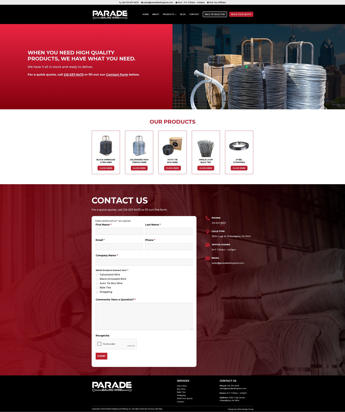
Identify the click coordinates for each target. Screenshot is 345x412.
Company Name (107, 255)
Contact (180, 402)
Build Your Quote (184, 398)
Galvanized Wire (110, 274)
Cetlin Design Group (245, 409)
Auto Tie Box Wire (111, 283)
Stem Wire (182, 386)
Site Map (158, 409)
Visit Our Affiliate (217, 2)
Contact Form (117, 74)
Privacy (151, 409)
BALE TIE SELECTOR (215, 14)
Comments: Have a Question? (116, 299)
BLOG (183, 14)
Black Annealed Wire (113, 279)
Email (100, 240)
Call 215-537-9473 (130, 2)
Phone (150, 240)
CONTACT (194, 14)
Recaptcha (102, 335)
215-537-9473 (74, 74)
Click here (106, 168)
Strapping (106, 292)
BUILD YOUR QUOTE (241, 14)
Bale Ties (105, 287)
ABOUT (155, 14)
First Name (103, 224)
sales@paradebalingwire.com (158, 2)
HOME (146, 14)
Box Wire (181, 389)
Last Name (153, 224)
